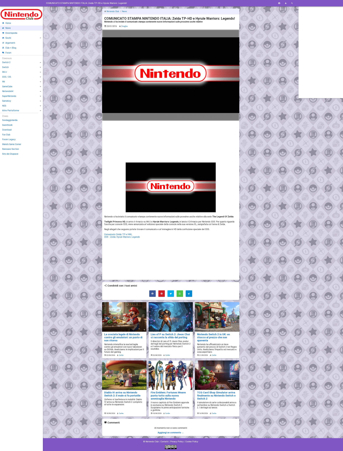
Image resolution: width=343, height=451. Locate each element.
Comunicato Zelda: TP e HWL (118, 234)
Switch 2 (6, 62)
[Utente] (285, 3)
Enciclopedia (11, 33)
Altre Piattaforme (10, 110)
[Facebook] (279, 3)
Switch (5, 67)
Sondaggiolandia (9, 120)
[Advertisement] (170, 141)
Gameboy (6, 101)
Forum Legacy (9, 139)
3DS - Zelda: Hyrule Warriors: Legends (122, 237)
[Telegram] (189, 293)
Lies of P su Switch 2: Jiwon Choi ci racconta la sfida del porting (170, 336)
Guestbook (7, 125)
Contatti (164, 441)
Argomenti (10, 43)
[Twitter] (170, 293)
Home (8, 23)
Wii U (4, 72)
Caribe (121, 355)
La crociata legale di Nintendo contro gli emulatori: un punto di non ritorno (123, 337)
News (124, 11)
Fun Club (6, 134)
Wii (3, 81)
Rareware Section (10, 149)
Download (7, 130)
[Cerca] (292, 3)
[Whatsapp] (180, 293)
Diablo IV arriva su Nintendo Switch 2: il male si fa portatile (122, 394)
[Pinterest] (161, 293)
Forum (8, 52)
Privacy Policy (177, 441)
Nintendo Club (113, 11)
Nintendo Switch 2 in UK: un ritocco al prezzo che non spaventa (213, 337)
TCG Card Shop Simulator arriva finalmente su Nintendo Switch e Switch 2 (216, 395)
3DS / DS (6, 77)
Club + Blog (10, 48)
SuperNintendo (9, 96)
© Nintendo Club (151, 441)
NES (4, 105)
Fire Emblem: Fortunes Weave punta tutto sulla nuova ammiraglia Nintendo (168, 395)
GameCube (7, 86)
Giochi (8, 38)
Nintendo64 (7, 91)
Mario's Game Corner (11, 144)
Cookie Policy (191, 441)
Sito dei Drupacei (10, 154)
